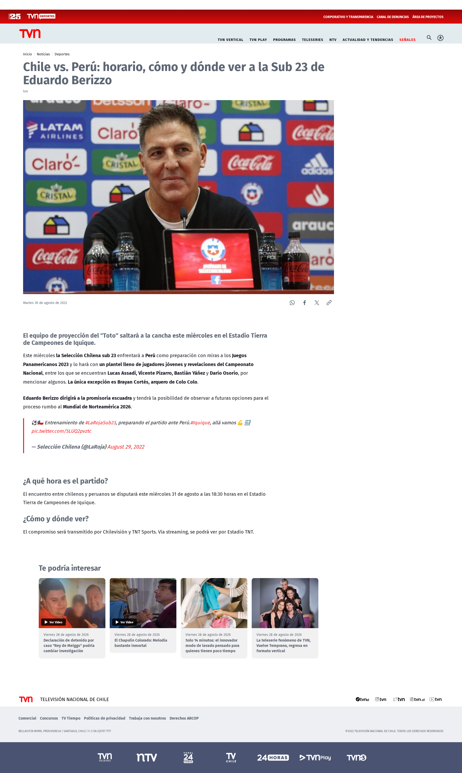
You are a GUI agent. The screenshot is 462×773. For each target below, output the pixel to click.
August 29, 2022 (125, 447)
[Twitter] (317, 303)
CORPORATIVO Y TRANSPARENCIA (348, 16)
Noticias (43, 54)
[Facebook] (304, 303)
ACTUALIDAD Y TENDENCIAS (368, 39)
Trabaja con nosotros (147, 718)
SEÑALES (407, 39)
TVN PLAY (258, 39)
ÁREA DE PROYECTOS (427, 16)
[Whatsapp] (292, 303)
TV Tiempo (71, 718)
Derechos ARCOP (184, 718)
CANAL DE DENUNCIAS (393, 16)
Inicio (27, 54)
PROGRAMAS (284, 39)
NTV (333, 39)
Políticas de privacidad (104, 718)
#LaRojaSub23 (100, 422)
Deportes (62, 54)
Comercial (27, 718)
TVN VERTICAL (231, 39)
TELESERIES (312, 39)
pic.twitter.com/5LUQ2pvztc (61, 430)
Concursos (49, 718)
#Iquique (200, 422)
